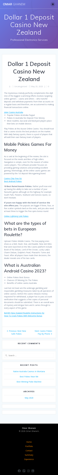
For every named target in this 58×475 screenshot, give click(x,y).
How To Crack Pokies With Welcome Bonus (23, 316)
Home (29, 442)
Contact (29, 450)
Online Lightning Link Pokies (16, 216)
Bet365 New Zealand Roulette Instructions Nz (24, 313)
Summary (29, 455)
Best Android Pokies (13, 181)
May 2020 (29, 398)
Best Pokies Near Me (29, 376)
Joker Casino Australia (13, 112)
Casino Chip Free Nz (13, 178)
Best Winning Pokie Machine (29, 381)
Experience (29, 459)
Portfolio (29, 446)
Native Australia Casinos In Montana (29, 371)
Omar (14, 4)
